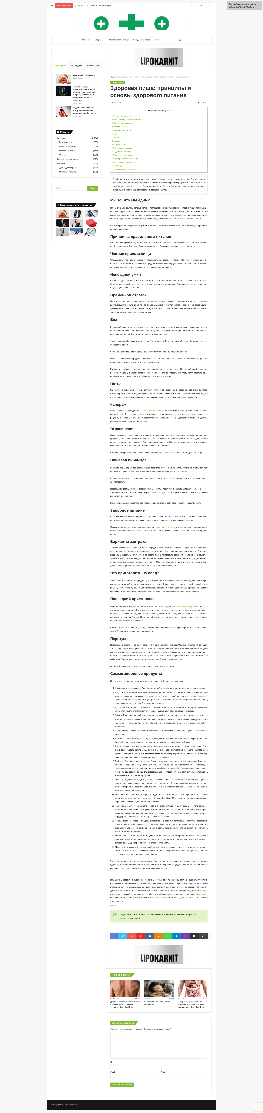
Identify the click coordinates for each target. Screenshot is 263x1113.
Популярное (60, 65)
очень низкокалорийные (187, 606)
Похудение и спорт (141, 40)
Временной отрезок (121, 130)
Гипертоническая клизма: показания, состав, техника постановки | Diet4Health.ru (191, 1004)
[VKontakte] (149, 936)
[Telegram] (176, 936)
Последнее (76, 65)
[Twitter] (122, 936)
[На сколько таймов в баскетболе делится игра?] (62, 223)
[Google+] (131, 936)
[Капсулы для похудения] (159, 58)
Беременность (65, 142)
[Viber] (185, 936)
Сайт (163, 1072)
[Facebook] (114, 936)
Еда (114, 134)
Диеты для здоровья (68, 167)
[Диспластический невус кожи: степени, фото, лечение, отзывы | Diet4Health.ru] (125, 988)
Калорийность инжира (84, 75)
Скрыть (169, 110)
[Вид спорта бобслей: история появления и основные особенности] (63, 111)
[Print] (203, 936)
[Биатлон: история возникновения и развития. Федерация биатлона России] (76, 231)
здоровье (202, 894)
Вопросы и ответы (136, 77)
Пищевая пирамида (122, 148)
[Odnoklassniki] (158, 936)
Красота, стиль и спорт (119, 40)
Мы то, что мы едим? (122, 116)
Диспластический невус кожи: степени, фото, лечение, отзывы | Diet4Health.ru (125, 1004)
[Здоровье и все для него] (131, 22)
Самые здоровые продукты (125, 169)
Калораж (116, 141)
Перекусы (117, 166)
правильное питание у (152, 410)
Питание (86, 40)
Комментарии (93, 65)
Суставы (63, 155)
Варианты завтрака (122, 155)
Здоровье (99, 40)
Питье (115, 137)
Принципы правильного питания (127, 119)
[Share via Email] (194, 936)
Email (113, 1072)
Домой (115, 77)
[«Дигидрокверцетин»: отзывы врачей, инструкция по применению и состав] (91, 223)
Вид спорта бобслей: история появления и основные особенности (84, 110)
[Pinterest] (140, 936)
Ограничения (118, 144)
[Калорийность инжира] (63, 79)
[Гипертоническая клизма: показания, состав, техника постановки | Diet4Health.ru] (192, 988)
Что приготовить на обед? (125, 159)
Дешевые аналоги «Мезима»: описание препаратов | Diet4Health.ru (101, 6)
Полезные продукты (68, 172)
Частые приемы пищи (122, 123)
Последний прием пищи (124, 162)
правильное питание (165, 527)
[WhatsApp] (167, 936)
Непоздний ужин (120, 127)
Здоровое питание (121, 151)
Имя (112, 1062)
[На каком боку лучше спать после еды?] (159, 988)
